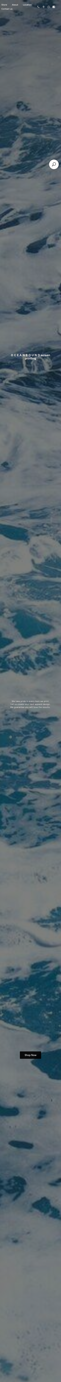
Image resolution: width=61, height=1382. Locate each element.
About (15, 4)
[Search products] (53, 164)
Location (27, 4)
